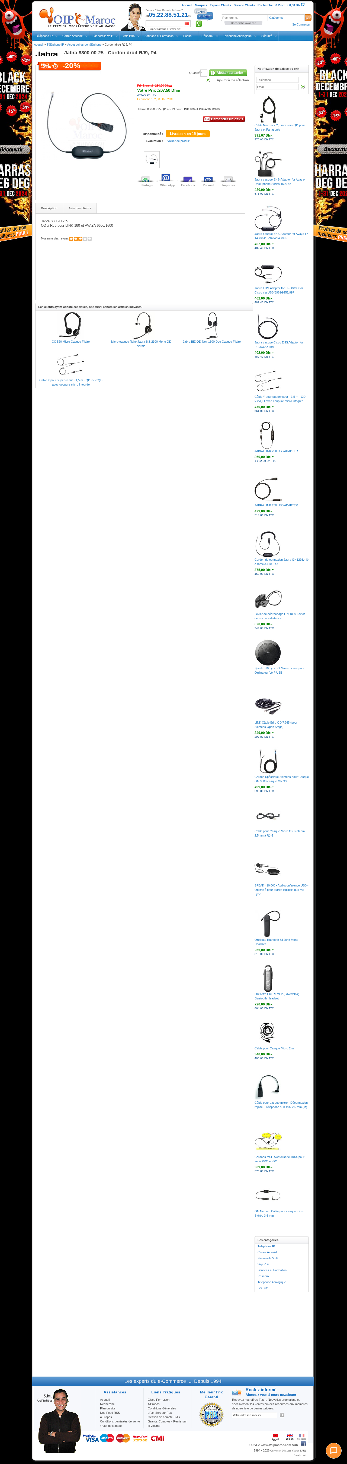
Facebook (188, 185)
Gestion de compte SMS (164, 1417)
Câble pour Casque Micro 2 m (274, 1048)
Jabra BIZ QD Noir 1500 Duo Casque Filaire (212, 341)
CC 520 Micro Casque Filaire (71, 341)
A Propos (154, 1404)
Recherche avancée (243, 22)
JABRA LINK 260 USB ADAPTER (276, 451)
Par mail (208, 185)
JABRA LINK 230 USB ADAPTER (276, 505)
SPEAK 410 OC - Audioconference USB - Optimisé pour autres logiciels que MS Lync (282, 890)
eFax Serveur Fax (160, 1412)
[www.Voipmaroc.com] (77, 16)
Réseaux (207, 35)
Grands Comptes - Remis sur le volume (167, 1423)
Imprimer (228, 185)
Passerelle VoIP (102, 35)
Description (49, 208)
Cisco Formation (158, 1399)
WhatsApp (167, 185)
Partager (147, 185)
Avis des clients (80, 208)
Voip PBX (129, 35)
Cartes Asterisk (72, 35)
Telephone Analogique (237, 35)
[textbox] (244, 17)
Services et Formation (159, 35)
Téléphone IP (44, 35)
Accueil (38, 44)
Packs (187, 35)
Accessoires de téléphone (84, 44)
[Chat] (334, 1451)
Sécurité (266, 35)
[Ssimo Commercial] (59, 1452)
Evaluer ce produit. (178, 141)
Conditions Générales (162, 1408)
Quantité (194, 72)
